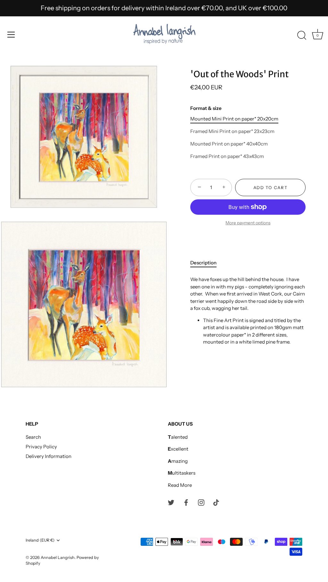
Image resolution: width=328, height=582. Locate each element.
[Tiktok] (216, 502)
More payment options (248, 222)
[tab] (206, 263)
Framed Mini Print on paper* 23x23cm (232, 131)
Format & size (206, 108)
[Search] (302, 36)
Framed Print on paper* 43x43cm (227, 156)
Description (203, 263)
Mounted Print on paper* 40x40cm (229, 144)
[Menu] (11, 35)
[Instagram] (201, 502)
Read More (180, 485)
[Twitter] (171, 502)
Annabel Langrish (58, 557)
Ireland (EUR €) (40, 540)
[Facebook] (186, 502)
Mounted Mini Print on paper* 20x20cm (234, 119)
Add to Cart (270, 187)
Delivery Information (48, 456)
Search (33, 437)
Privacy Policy (41, 447)
